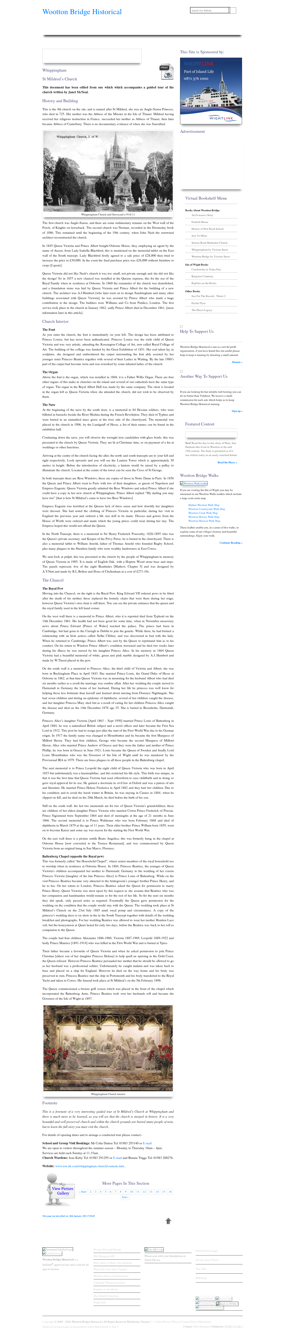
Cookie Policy (189, 1322)
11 (137, 1191)
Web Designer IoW (104, 1256)
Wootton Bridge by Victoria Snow (211, 256)
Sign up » (237, 411)
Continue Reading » (231, 542)
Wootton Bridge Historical (82, 11)
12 (144, 1191)
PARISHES (82, 31)
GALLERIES (101, 31)
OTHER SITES (195, 31)
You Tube (201, 1269)
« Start (82, 1191)
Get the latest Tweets (207, 1260)
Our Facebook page (207, 1251)
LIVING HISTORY (172, 31)
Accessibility (80, 1327)
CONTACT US (216, 31)
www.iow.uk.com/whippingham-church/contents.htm (89, 1166)
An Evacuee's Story (202, 215)
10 (131, 1191)
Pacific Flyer (199, 303)
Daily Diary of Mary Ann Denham (112, 1263)
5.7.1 (153, 1322)
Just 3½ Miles (199, 235)
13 (150, 1191)
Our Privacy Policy (168, 1322)
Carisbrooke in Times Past (206, 269)
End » (125, 1197)
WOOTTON (64, 31)
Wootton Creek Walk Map (203, 513)
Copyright (48, 1322)
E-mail (147, 1143)
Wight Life (99, 1302)
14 (157, 1191)
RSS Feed (201, 1278)
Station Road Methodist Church (210, 243)
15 (163, 1191)
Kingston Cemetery (202, 276)
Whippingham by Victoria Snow (210, 249)
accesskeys (65, 1327)
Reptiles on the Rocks (204, 283)
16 (170, 1191)
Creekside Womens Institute (109, 1282)
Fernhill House (200, 222)
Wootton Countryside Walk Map (206, 509)
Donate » (237, 362)
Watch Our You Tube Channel (110, 1269)
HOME (49, 31)
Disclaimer (205, 1322)
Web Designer (201, 1326)
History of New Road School (208, 229)
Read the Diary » (227, 462)
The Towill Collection (106, 1296)
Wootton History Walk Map (203, 517)
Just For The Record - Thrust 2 (209, 296)
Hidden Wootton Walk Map (203, 505)
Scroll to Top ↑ (110, 1327)
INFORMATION (121, 31)
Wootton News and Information (111, 1276)
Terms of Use (49, 1327)
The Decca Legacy (202, 310)
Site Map (95, 1327)
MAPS (139, 31)
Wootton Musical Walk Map (204, 521)
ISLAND (152, 31)
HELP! (233, 31)
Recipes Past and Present (107, 1249)
